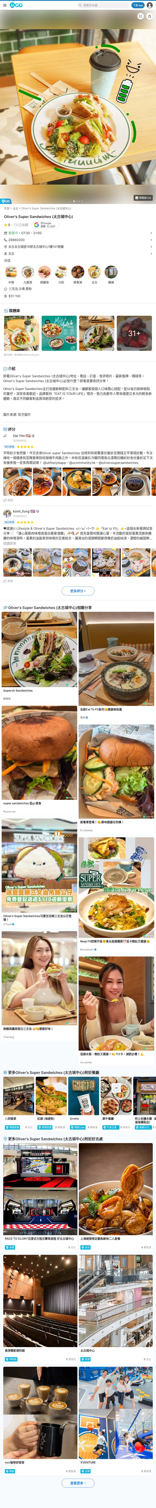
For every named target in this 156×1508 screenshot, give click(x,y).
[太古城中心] (116, 1301)
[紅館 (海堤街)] (51, 1096)
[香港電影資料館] (40, 1301)
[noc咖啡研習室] (40, 1413)
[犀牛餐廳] (116, 1096)
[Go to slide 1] (74, 201)
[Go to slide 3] (79, 201)
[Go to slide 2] (76, 201)
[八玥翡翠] (18, 1096)
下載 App (138, 5)
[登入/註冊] (150, 5)
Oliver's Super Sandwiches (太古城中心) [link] (46, 208)
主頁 (6, 208)
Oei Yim (19, 436)
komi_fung (21, 511)
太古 (15, 208)
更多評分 (76, 591)
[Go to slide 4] (82, 201)
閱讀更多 (9, 543)
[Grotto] (83, 1096)
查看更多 (76, 1483)
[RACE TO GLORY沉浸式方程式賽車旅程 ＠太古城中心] (40, 1189)
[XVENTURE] (116, 1413)
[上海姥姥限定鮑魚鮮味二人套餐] (116, 1189)
